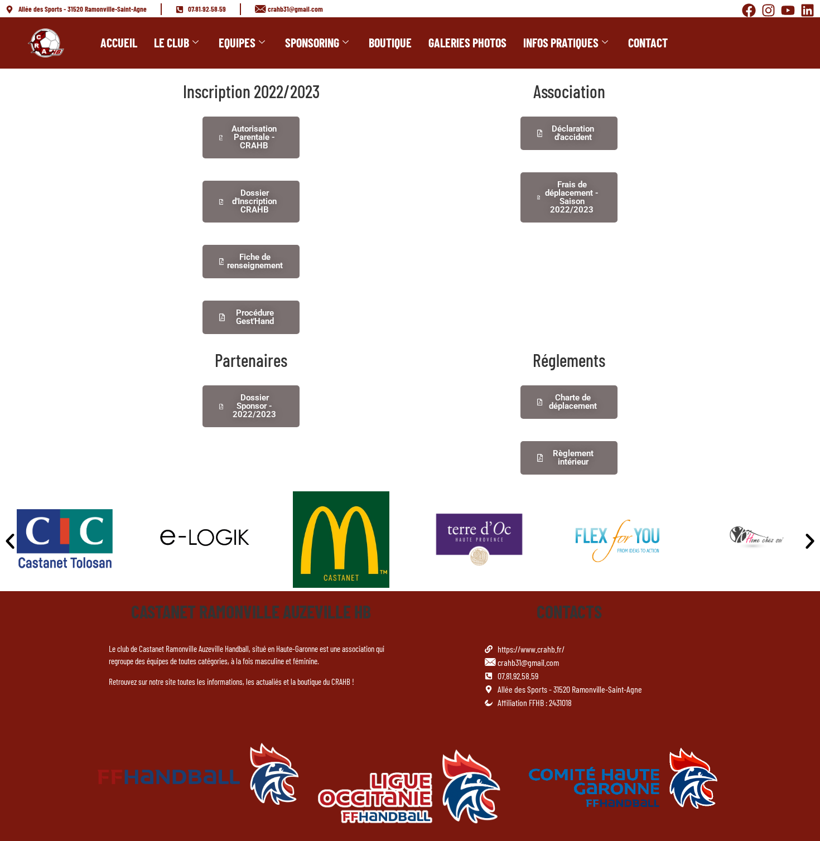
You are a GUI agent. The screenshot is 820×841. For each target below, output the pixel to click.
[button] (10, 541)
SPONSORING (312, 42)
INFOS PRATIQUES (561, 42)
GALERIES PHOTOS (467, 42)
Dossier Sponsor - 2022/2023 (254, 406)
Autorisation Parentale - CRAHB (254, 137)
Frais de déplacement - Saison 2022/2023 (572, 197)
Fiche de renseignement (255, 261)
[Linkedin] (807, 10)
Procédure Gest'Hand (255, 317)
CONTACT (648, 42)
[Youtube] (788, 10)
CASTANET (165, 611)
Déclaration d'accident (573, 133)
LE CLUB (171, 42)
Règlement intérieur (573, 457)
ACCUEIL (118, 42)
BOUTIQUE (390, 42)
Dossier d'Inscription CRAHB (254, 201)
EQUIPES (237, 42)
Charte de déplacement (573, 402)
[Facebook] (749, 10)
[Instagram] (768, 10)
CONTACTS (569, 611)
